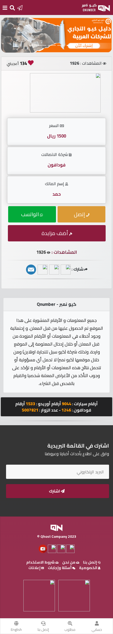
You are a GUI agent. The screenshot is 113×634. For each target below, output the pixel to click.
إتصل (80, 214)
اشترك (55, 491)
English (16, 629)
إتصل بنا (43, 629)
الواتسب (30, 214)
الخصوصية (88, 567)
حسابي (96, 629)
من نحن (69, 562)
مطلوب (69, 629)
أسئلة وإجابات (60, 567)
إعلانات (34, 567)
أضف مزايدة (55, 233)
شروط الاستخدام (40, 562)
